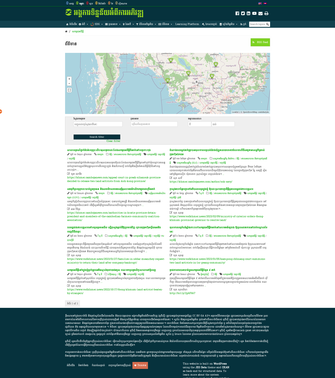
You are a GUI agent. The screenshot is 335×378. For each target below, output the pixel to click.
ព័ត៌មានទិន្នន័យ (146, 24)
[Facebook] (237, 14)
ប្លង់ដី (179, 197)
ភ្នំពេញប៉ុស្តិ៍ (205, 274)
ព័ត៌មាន (165, 24)
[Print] (266, 14)
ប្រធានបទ (113, 24)
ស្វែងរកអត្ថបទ (79, 119)
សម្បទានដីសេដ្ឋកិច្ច (115, 236)
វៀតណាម (122, 4)
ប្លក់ (244, 24)
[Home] (66, 31)
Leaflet (235, 112)
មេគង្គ (71, 4)
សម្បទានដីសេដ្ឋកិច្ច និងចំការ (223, 159)
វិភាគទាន (142, 365)
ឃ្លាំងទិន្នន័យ (228, 24)
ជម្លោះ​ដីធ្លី (161, 154)
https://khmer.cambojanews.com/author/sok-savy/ (201, 182)
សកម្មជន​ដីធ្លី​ (78, 31)
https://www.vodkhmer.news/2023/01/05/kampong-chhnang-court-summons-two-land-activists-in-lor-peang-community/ (218, 261)
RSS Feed (262, 42)
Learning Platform (187, 24)
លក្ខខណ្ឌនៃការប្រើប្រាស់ (119, 365)
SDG (97, 24)
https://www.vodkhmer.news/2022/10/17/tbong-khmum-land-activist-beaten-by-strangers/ (115, 291)
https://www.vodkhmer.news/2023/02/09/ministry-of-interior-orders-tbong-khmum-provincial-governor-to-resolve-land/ (217, 218)
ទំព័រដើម (73, 24)
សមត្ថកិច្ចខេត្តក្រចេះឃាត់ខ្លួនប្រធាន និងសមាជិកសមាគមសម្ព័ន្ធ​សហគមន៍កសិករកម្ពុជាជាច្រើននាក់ (111, 189)
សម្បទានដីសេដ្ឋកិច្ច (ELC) (187, 163)
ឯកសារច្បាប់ (211, 24)
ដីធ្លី (110, 154)
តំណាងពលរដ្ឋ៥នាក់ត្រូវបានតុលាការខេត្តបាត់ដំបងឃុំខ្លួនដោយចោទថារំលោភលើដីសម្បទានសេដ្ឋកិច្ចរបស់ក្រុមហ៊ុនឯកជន (217, 152)
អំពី (83, 24)
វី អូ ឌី (201, 193)
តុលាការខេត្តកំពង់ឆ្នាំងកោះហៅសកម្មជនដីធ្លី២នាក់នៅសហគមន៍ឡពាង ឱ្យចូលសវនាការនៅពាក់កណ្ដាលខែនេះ (218, 229)
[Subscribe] (260, 14)
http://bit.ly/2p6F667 (182, 293)
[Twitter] (243, 14)
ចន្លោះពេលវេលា (194, 119)
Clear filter (113, 141)
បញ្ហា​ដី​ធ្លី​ (72, 159)
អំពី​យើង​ (71, 365)
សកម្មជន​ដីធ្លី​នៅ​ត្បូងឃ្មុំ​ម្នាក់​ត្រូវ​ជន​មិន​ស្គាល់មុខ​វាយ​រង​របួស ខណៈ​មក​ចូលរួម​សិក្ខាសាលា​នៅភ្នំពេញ (111, 270)
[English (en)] (260, 4)
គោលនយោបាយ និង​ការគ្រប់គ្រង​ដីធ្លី (127, 154)
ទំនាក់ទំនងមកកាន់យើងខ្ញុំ (256, 341)
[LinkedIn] (248, 14)
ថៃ (112, 4)
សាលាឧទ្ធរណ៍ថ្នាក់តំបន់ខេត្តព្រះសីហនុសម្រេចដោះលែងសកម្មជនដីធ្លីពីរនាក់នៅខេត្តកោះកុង (109, 150)
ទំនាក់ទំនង (83, 365)
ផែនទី (128, 24)
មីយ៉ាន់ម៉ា (102, 4)
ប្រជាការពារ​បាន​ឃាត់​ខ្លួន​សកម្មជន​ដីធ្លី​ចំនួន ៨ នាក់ (192, 270)
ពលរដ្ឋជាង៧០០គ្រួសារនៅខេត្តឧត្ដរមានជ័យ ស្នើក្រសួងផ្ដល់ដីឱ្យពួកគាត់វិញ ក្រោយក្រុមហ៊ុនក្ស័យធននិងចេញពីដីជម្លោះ (114, 229)
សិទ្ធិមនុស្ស (112, 274)
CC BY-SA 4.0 (200, 316)
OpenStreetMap (250, 112)
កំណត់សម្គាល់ (98, 365)
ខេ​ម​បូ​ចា (100, 154)
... (78, 170)
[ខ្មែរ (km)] (265, 4)
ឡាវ (91, 4)
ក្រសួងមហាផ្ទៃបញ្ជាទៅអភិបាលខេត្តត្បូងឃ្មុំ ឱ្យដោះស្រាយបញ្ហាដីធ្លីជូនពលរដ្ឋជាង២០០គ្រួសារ (211, 189)
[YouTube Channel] (254, 14)
